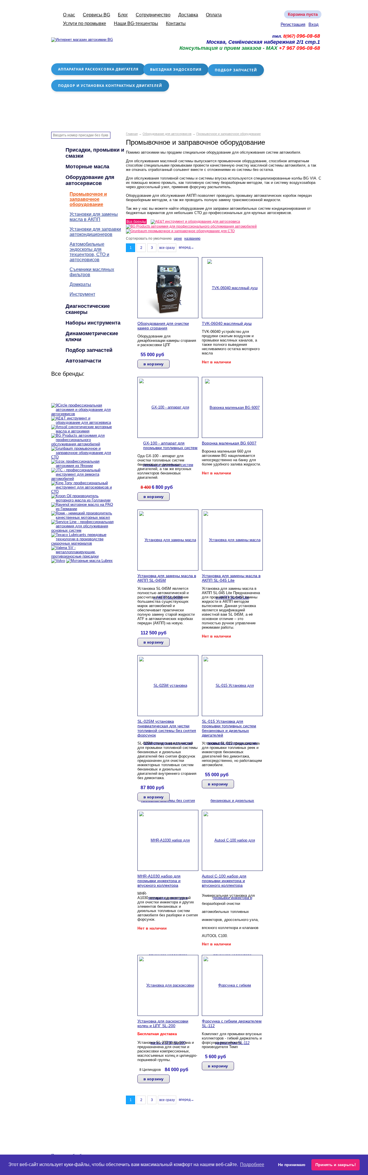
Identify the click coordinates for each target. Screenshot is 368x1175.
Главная (132, 134)
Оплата (214, 14)
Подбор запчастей (236, 70)
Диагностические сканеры (88, 309)
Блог (123, 14)
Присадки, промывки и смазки (95, 153)
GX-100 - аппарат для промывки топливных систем (170, 445)
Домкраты (80, 284)
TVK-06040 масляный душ (227, 323)
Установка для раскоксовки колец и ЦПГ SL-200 (162, 1023)
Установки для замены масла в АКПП (94, 217)
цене (178, 238)
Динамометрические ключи (92, 336)
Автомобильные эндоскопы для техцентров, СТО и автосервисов (89, 252)
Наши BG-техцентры (136, 23)
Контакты (176, 23)
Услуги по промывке (84, 23)
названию (192, 238)
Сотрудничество (153, 14)
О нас (69, 14)
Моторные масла (87, 166)
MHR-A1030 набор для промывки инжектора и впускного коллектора (159, 881)
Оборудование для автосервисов (167, 134)
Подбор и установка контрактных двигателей (110, 85)
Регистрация (293, 24)
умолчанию (162, 238)
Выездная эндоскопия (176, 69)
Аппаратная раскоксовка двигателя (98, 69)
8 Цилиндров (150, 1070)
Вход (313, 24)
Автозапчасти (83, 361)
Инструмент (82, 294)
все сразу (167, 248)
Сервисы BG (96, 14)
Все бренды (136, 222)
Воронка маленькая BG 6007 (229, 443)
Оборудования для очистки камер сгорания (163, 325)
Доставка (188, 14)
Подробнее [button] (252, 1164)
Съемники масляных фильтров (92, 272)
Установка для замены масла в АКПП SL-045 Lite (231, 578)
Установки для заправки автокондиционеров (95, 232)
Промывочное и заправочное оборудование (228, 134)
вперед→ (186, 247)
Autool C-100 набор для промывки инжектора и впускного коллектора (224, 881)
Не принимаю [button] (291, 1164)
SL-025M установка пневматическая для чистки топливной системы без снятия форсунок (166, 728)
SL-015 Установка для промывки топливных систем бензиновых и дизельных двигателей (229, 728)
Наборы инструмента (93, 323)
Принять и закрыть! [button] (335, 1164)
